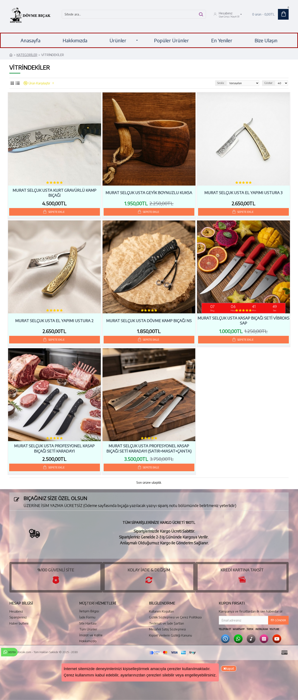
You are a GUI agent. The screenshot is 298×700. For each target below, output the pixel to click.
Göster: (268, 83)
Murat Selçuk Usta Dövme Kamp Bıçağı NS (149, 320)
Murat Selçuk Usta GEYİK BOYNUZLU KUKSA (149, 192)
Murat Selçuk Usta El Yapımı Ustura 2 (54, 320)
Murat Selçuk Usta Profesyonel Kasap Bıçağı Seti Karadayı (54, 448)
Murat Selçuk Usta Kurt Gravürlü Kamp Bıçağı (54, 193)
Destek (12, 652)
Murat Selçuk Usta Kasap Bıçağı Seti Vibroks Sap (243, 320)
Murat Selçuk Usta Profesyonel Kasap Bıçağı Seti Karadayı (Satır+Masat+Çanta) (149, 448)
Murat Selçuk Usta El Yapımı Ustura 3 (243, 192)
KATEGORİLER (27, 55)
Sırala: (220, 83)
